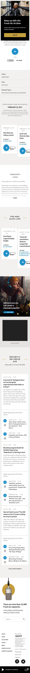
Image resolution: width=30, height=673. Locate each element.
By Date (4, 642)
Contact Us (17, 657)
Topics (3, 636)
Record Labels (9, 93)
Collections (5, 639)
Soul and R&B (22, 93)
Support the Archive (7, 651)
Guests (3, 634)
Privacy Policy (18, 652)
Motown (16, 93)
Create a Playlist (6, 648)
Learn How (9, 312)
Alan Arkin (23, 144)
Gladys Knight (5, 77)
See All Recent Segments (15, 568)
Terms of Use (18, 654)
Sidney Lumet (8, 141)
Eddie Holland (24, 255)
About (3, 645)
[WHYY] (18, 636)
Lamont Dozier (25, 252)
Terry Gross (5, 85)
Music (3, 93)
